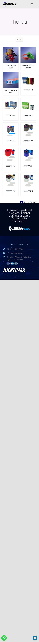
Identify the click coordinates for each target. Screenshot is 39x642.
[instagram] (16, 263)
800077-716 (10, 191)
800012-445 (28, 90)
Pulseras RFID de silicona (28, 66)
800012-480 (10, 115)
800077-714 (28, 166)
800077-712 (10, 166)
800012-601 (28, 116)
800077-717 (28, 191)
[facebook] (8, 263)
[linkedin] (12, 263)
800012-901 (10, 141)
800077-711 (28, 141)
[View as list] (21, 39)
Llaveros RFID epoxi (11, 66)
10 (31, 202)
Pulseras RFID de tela (11, 91)
